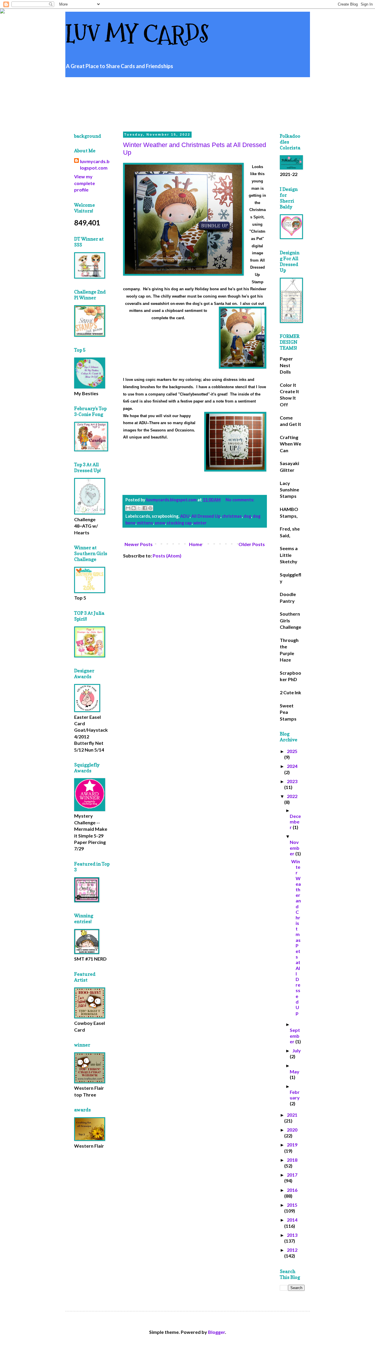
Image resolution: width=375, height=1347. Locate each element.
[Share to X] (139, 508)
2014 (292, 1219)
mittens (145, 522)
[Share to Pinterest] (150, 508)
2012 (292, 1250)
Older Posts (251, 544)
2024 (292, 766)
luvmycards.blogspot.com (95, 164)
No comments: (240, 499)
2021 (292, 1115)
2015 (292, 1205)
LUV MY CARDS (137, 34)
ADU (185, 516)
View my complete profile (84, 183)
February (295, 1094)
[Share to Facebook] (145, 508)
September (295, 1035)
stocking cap (179, 522)
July (296, 1050)
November (294, 847)
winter (200, 522)
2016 (292, 1190)
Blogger (216, 1332)
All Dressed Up (205, 516)
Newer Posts (139, 544)
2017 (292, 1174)
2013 (292, 1235)
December (295, 821)
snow (160, 522)
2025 (292, 751)
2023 (292, 781)
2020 (292, 1129)
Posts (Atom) (167, 555)
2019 (292, 1144)
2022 (292, 796)
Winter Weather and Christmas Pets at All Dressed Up (296, 937)
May (294, 1071)
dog (247, 516)
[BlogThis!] (134, 508)
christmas (232, 516)
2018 (292, 1160)
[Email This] (128, 508)
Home (195, 544)
